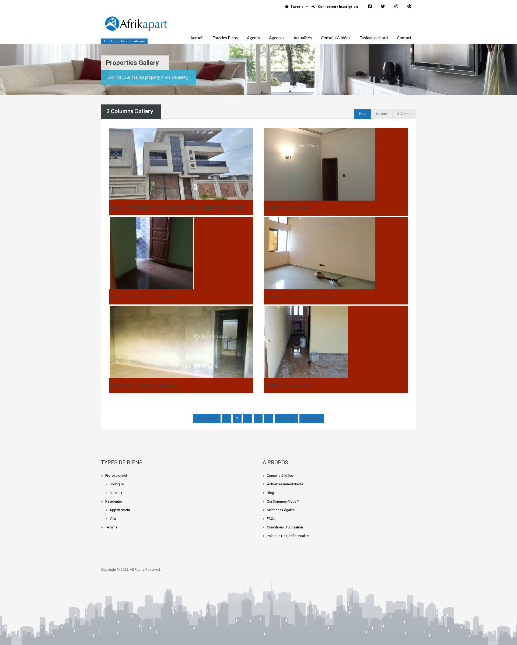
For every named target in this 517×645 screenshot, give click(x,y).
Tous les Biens (225, 37)
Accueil (196, 37)
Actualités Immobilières (285, 484)
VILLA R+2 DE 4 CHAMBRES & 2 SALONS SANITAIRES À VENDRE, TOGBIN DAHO (176, 208)
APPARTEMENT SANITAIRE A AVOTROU (143, 297)
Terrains (111, 527)
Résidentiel (114, 501)
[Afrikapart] (136, 26)
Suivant (283, 418)
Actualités (303, 37)
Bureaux (116, 493)
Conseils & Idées (335, 37)
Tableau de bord (373, 37)
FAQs (271, 519)
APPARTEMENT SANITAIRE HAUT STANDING (302, 297)
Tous (362, 114)
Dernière (309, 418)
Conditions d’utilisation (285, 527)
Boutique (117, 484)
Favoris (297, 6)
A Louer (382, 114)
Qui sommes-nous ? (283, 501)
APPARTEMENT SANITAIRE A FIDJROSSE (144, 385)
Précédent (209, 418)
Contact (404, 37)
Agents (253, 37)
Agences (276, 37)
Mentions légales (281, 510)
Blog (270, 493)
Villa (113, 519)
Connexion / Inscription (337, 6)
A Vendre (404, 114)
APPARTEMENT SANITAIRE (287, 208)
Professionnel (116, 476)
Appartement (120, 510)
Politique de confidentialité (288, 536)
